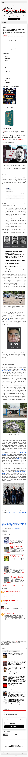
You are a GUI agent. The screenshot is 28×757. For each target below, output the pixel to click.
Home (4, 131)
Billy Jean (6, 600)
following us (20, 746)
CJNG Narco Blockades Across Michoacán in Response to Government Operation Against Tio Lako (17, 692)
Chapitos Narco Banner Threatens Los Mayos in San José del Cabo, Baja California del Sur (16, 567)
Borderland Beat (13, 753)
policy (6, 51)
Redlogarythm (7, 78)
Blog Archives (16, 651)
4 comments (20, 139)
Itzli (5, 67)
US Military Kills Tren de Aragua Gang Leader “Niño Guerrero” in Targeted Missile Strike (17, 556)
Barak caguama (7, 606)
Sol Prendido (7, 82)
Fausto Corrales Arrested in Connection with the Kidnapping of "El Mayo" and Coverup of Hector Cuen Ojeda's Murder (16, 668)
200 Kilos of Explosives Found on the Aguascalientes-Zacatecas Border (17, 577)
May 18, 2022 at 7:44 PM (15, 606)
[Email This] (3, 531)
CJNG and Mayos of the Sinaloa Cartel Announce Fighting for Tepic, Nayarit (15, 654)
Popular (4, 651)
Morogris (6, 73)
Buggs (6, 56)
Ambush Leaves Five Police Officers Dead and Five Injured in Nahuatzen (17, 538)
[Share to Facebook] (6, 531)
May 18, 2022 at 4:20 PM (15, 591)
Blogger (23, 753)
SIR (5, 613)
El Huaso (6, 60)
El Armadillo (7, 58)
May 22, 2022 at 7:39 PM (10, 613)
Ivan (5, 69)
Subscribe (14, 726)
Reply (5, 596)
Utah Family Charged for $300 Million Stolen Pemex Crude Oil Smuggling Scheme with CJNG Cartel (16, 677)
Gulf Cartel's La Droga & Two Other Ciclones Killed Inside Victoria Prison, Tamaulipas (13, 136)
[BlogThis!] (4, 531)
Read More (11, 543)
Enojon (6, 62)
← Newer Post (4, 585)
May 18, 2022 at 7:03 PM (13, 600)
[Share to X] (5, 531)
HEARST (6, 65)
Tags (9, 651)
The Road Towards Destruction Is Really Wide (17, 661)
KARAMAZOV (7, 71)
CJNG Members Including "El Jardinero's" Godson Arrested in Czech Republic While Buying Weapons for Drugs (16, 700)
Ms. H (6, 76)
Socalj (6, 80)
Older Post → (23, 585)
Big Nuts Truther (7, 591)
